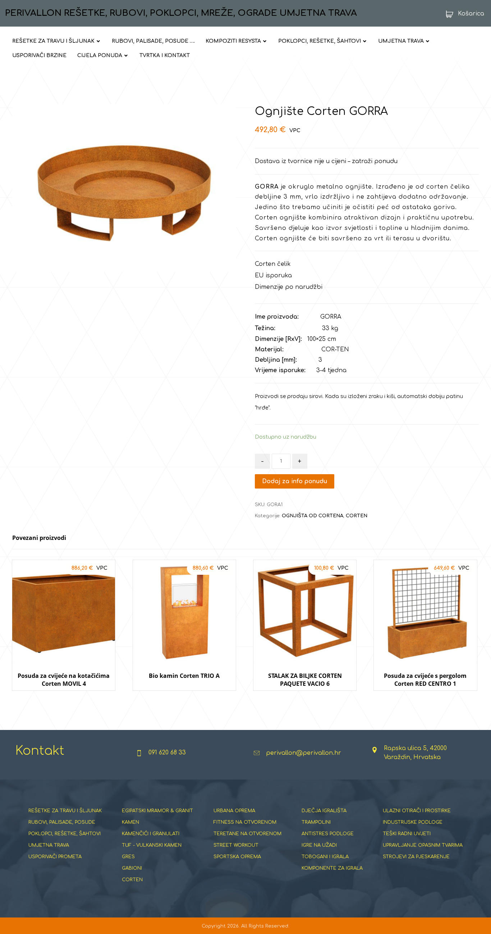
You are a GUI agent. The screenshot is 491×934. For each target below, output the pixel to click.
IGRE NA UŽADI (319, 845)
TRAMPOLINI (316, 822)
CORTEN (356, 515)
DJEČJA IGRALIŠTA (324, 810)
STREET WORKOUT (236, 845)
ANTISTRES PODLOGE (328, 833)
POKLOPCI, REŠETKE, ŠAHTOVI (64, 833)
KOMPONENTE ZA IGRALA (332, 868)
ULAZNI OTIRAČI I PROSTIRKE (417, 810)
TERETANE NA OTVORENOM (247, 833)
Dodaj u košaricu (64, 697)
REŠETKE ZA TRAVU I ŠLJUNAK (65, 810)
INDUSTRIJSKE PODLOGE (412, 822)
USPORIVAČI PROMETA (55, 856)
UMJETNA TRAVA (48, 845)
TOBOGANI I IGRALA (325, 856)
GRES (128, 856)
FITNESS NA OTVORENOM (245, 822)
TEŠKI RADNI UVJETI (407, 833)
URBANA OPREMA (234, 810)
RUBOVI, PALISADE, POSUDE (61, 822)
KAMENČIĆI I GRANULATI (150, 833)
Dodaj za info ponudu (294, 481)
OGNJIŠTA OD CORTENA (312, 515)
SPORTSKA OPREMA (237, 856)
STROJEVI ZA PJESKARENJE (416, 856)
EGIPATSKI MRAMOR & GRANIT (157, 810)
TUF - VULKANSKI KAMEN (152, 845)
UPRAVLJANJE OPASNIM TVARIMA (423, 845)
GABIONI (132, 868)
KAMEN (130, 822)
